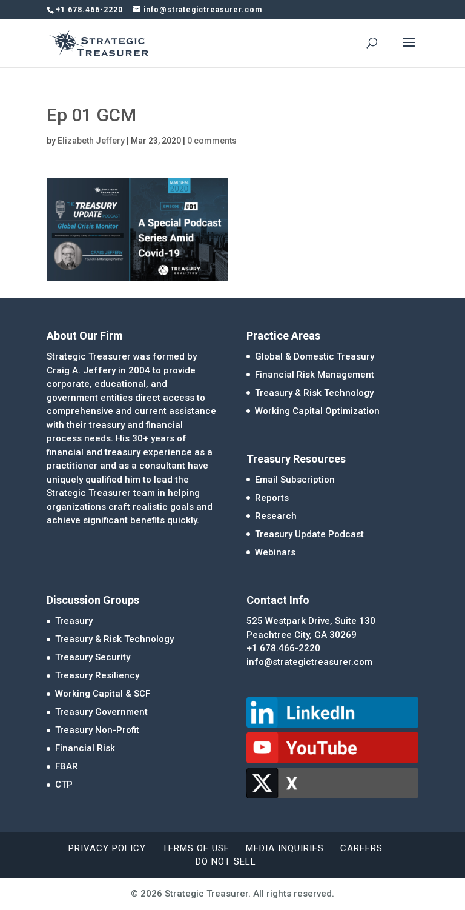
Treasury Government (101, 711)
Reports (272, 497)
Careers (361, 848)
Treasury (74, 620)
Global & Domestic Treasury (314, 356)
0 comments (212, 141)
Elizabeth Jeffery (91, 141)
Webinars (275, 552)
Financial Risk (85, 748)
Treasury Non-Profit (97, 729)
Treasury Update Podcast (309, 534)
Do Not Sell (226, 861)
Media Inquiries (285, 848)
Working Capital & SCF (102, 693)
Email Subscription (295, 479)
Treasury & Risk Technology (314, 392)
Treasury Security (92, 657)
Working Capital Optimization (317, 411)
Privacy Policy (107, 848)
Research (276, 515)
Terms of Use (195, 848)
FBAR (66, 766)
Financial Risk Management (314, 374)
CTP (64, 784)
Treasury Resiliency (97, 675)
